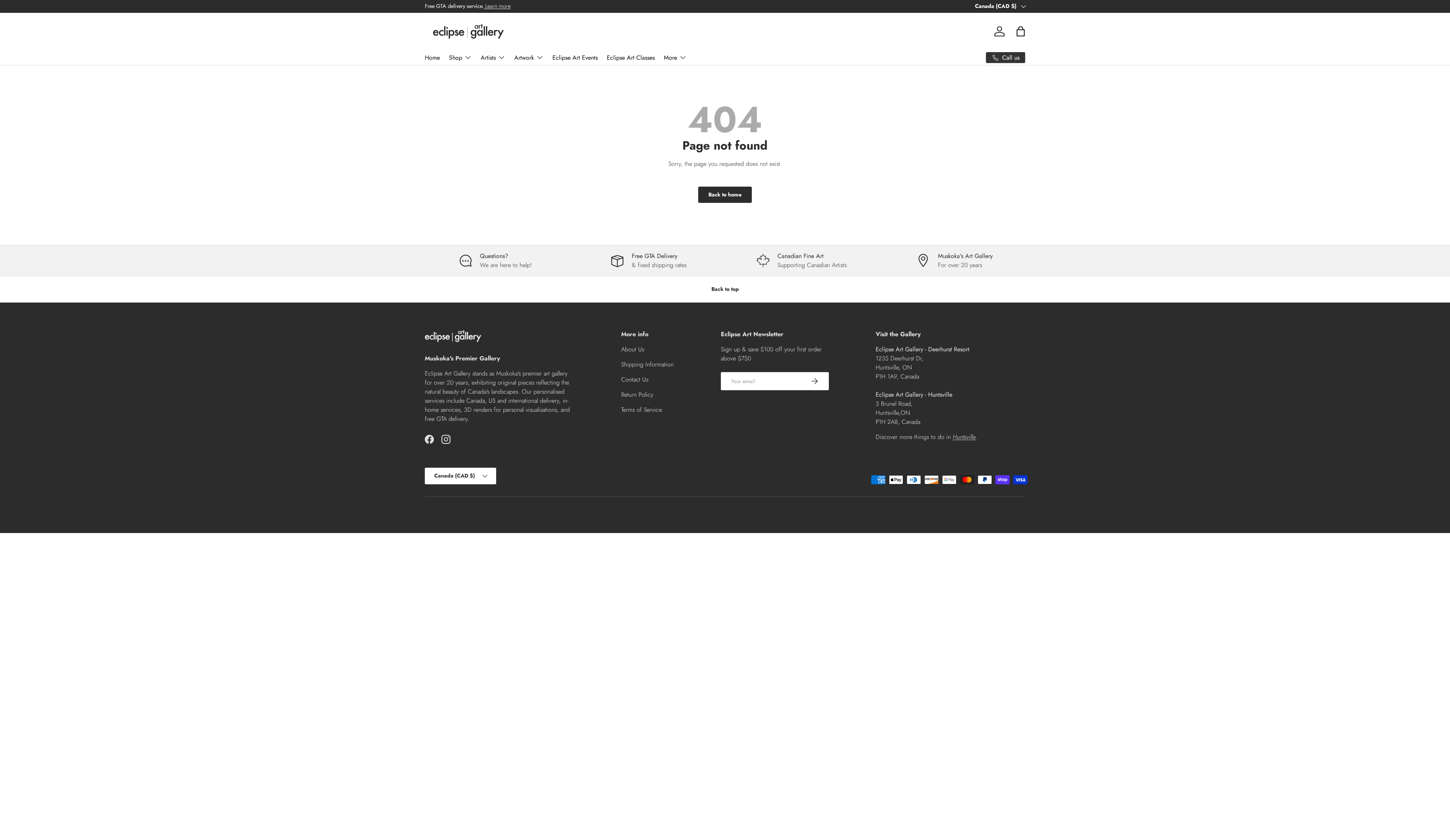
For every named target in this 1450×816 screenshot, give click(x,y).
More (670, 57)
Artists (488, 57)
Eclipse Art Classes (631, 57)
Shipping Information (647, 364)
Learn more (497, 6)
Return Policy (637, 394)
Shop (455, 57)
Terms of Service (641, 409)
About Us (632, 349)
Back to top (725, 289)
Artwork (524, 57)
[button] (1020, 31)
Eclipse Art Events (575, 57)
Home (432, 57)
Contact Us (634, 379)
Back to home (725, 194)
